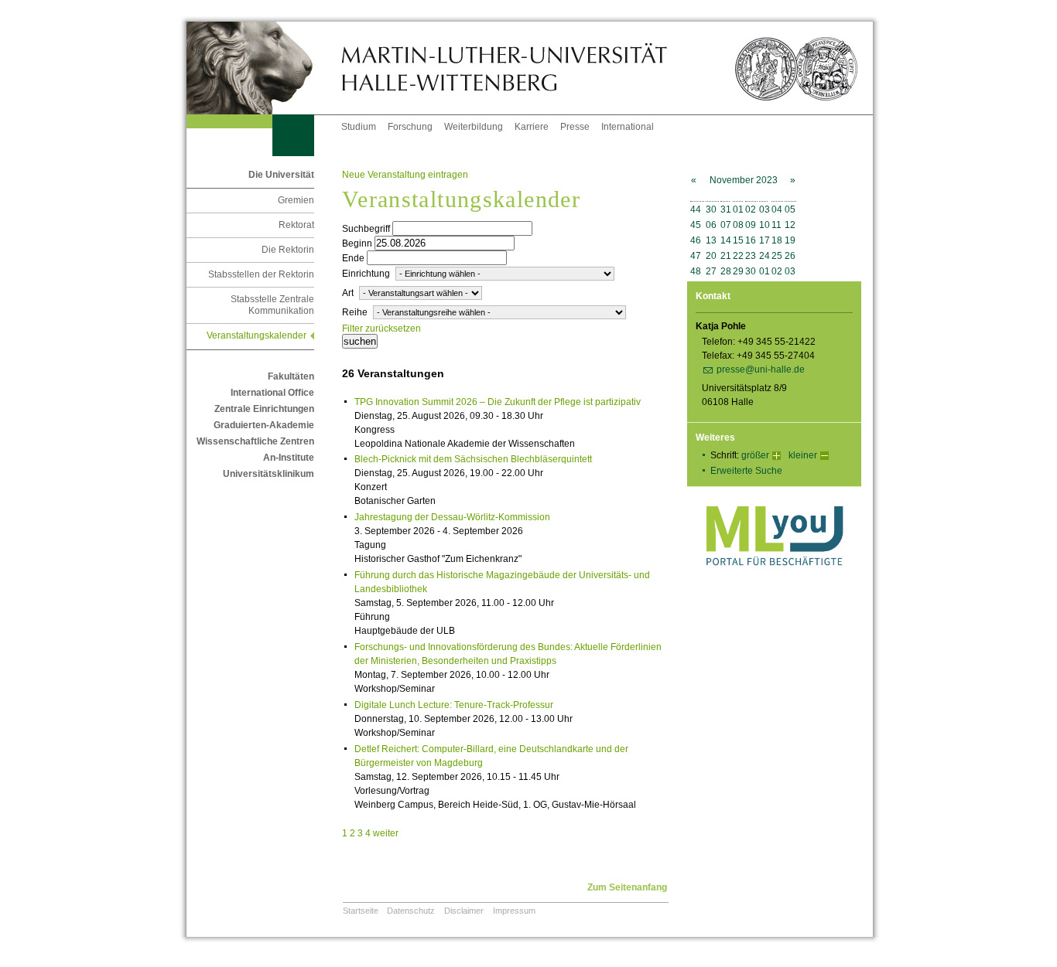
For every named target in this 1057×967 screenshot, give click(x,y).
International (627, 126)
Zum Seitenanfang (627, 887)
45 (695, 225)
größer (755, 455)
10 (764, 225)
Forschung (410, 126)
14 (725, 240)
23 (750, 255)
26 (790, 255)
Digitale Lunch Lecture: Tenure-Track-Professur (453, 705)
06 (711, 225)
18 (776, 240)
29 (738, 271)
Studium (358, 126)
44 (695, 209)
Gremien (296, 200)
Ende (353, 258)
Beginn (357, 243)
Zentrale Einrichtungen (264, 408)
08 (738, 225)
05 (790, 209)
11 (776, 225)
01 (738, 209)
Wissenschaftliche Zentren (255, 441)
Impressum (514, 910)
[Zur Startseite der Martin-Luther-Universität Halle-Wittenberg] (263, 68)
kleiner (802, 455)
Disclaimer (464, 910)
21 (725, 255)
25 (776, 255)
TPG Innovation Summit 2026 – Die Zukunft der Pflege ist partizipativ (497, 402)
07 (725, 225)
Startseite (360, 910)
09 (750, 225)
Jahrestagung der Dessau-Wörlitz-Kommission (452, 517)
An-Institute (288, 457)
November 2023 (744, 180)
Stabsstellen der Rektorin (261, 274)
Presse (575, 126)
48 (695, 271)
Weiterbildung (473, 126)
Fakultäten (291, 376)
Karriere (532, 126)
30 (711, 209)
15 (738, 240)
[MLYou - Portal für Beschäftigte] (774, 581)
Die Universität (281, 174)
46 (695, 240)
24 (764, 255)
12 (790, 225)
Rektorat (296, 225)
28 (725, 271)
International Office (272, 392)
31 (725, 209)
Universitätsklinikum (268, 473)
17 (764, 240)
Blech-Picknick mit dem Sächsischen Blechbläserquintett (473, 459)
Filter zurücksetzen (381, 328)
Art (348, 293)
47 (695, 255)
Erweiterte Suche (746, 470)
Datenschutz (411, 910)
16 (750, 240)
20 (711, 255)
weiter (386, 833)
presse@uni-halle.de (761, 369)
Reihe (355, 312)
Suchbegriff (366, 228)
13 (711, 240)
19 (790, 240)
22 (738, 255)
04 (776, 209)
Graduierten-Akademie (264, 425)
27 (711, 271)
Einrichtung (366, 273)
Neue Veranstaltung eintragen (405, 174)
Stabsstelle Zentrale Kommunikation (272, 305)
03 (764, 209)
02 (750, 209)
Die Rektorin (288, 249)
